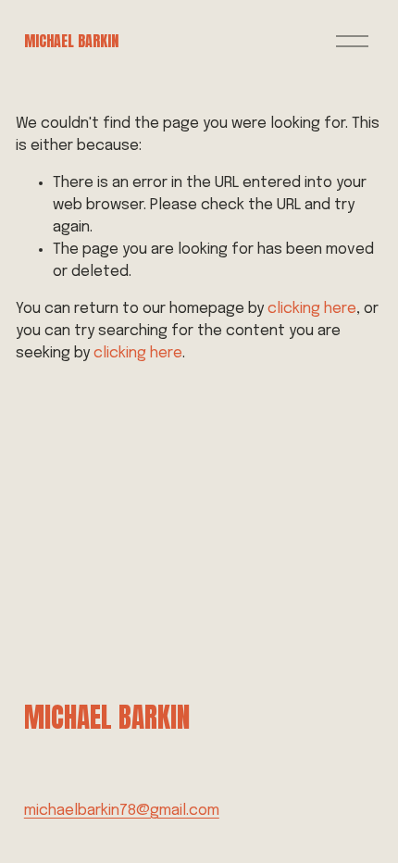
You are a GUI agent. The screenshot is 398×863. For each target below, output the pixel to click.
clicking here (311, 309)
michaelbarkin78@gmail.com (121, 811)
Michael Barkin (71, 41)
